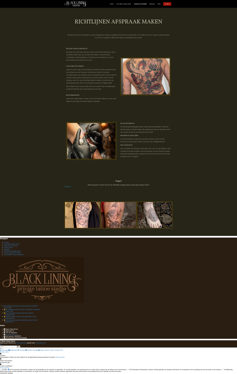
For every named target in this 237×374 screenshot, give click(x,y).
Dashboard (14, 350)
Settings (22, 350)
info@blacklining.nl (11, 334)
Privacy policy (60, 357)
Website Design (32, 350)
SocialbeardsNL (21, 343)
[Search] (18, 347)
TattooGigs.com (40, 343)
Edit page (4, 350)
